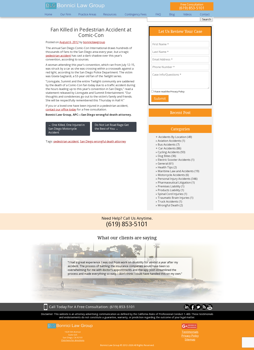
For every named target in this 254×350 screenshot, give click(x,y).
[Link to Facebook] (192, 307)
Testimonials (190, 332)
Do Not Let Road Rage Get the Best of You (112, 127)
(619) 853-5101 (191, 7)
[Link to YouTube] (210, 307)
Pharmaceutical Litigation (174, 182)
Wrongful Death (168, 205)
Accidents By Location (172, 137)
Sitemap (190, 339)
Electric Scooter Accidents (174, 160)
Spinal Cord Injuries (170, 194)
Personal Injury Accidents (174, 179)
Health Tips (165, 167)
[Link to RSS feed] (204, 307)
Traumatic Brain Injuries (173, 198)
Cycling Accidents (169, 152)
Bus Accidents (167, 144)
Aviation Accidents (169, 141)
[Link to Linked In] (186, 307)
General (163, 163)
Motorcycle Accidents (171, 175)
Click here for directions (72, 340)
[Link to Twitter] (198, 307)
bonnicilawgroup (94, 42)
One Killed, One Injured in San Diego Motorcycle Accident (66, 128)
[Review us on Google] (189, 325)
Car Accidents (167, 148)
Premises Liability (169, 186)
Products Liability (169, 190)
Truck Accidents (168, 201)
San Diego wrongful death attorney (103, 141)
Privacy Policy (177, 91)
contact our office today (61, 109)
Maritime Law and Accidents (176, 171)
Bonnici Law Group (75, 6)
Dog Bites (164, 156)
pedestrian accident (58, 55)
